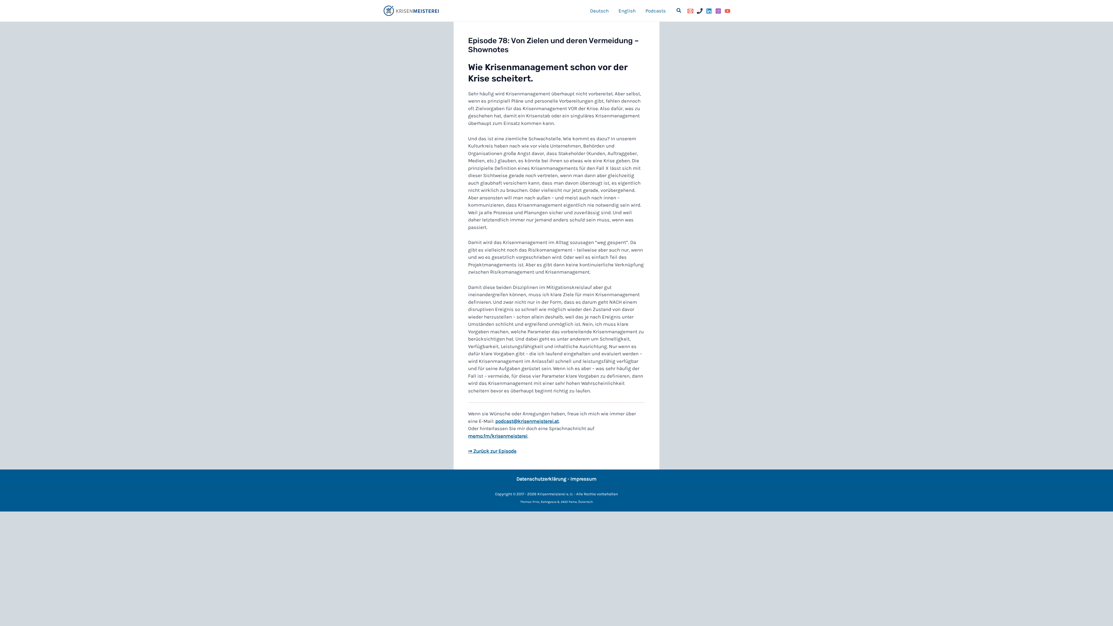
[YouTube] (727, 11)
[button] (679, 10)
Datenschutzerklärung (541, 479)
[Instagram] (718, 11)
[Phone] (700, 11)
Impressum (583, 479)
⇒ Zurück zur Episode (492, 451)
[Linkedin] (709, 11)
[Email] (690, 11)
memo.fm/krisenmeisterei (498, 436)
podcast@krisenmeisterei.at (527, 421)
